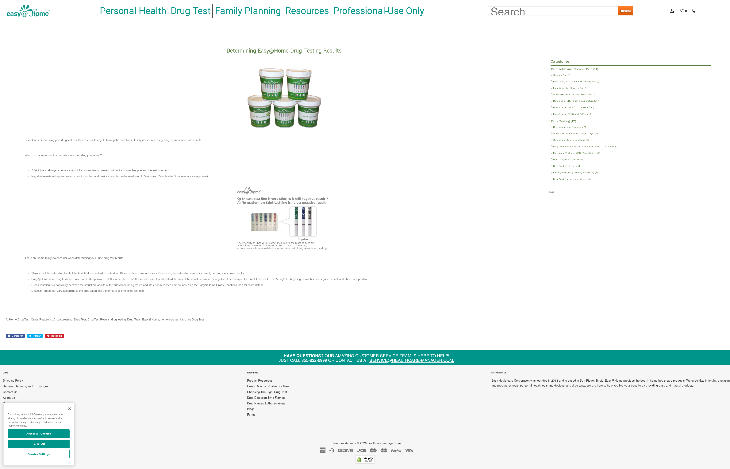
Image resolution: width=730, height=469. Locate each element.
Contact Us (10, 392)
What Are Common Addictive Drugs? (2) (575, 133)
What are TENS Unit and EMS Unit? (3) (573, 94)
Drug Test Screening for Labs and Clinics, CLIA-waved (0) (585, 146)
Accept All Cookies (38, 433)
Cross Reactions (41, 319)
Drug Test (191, 10)
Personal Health (133, 10)
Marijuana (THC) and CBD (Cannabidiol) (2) (576, 153)
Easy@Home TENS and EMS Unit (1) (572, 114)
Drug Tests (134, 319)
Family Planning (248, 10)
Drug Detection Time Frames (266, 397)
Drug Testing (563, 121)
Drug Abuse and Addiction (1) (569, 127)
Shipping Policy (13, 380)
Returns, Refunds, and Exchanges (25, 386)
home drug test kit (172, 319)
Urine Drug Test (194, 319)
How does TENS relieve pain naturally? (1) (576, 101)
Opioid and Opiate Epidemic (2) (570, 140)
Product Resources (260, 380)
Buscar (625, 10)
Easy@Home (150, 319)
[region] (38, 434)
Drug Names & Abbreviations (266, 403)
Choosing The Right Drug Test (267, 392)
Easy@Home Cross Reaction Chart (220, 285)
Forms (251, 414)
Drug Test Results (98, 319)
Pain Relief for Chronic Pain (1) (569, 88)
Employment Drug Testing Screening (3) (575, 172)
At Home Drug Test (17, 319)
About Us (9, 397)
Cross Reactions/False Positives (268, 386)
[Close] (69, 408)
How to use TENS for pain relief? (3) (573, 107)
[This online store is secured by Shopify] (365, 462)
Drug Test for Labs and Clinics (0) (571, 179)
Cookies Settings (39, 454)
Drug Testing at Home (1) (566, 166)
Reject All (39, 444)
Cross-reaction (40, 285)
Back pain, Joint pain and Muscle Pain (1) (575, 81)
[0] (691, 11)
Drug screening (62, 319)
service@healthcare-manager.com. (411, 360)
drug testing (118, 319)
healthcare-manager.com (384, 443)
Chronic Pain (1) (561, 75)
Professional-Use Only (378, 10)
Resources (307, 10)
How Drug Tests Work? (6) (567, 159)
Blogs (251, 409)
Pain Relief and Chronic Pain (574, 69)
